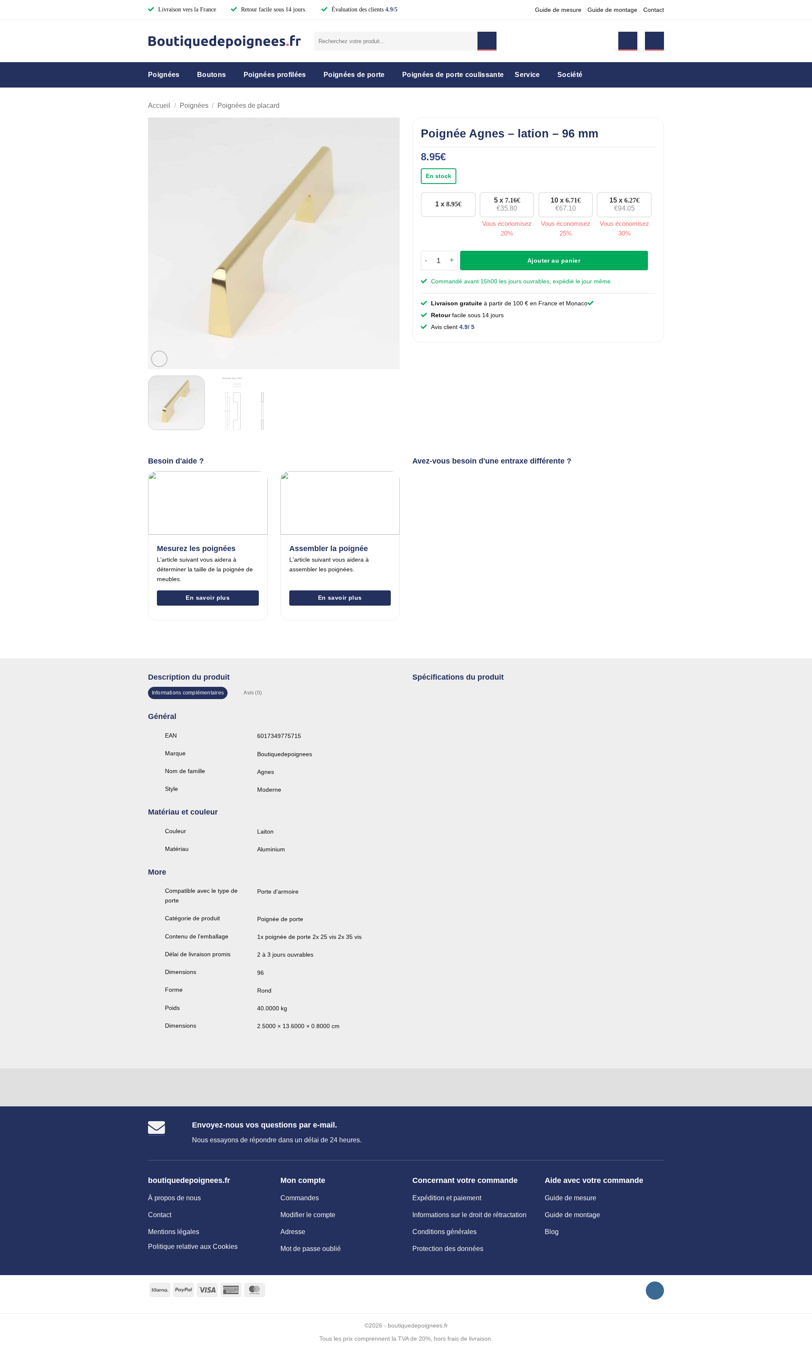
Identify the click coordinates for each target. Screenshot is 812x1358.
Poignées (164, 74)
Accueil (159, 105)
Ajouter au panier (553, 260)
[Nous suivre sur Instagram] (655, 1290)
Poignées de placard (248, 105)
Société (569, 74)
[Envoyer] (487, 41)
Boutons (211, 74)
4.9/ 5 (467, 327)
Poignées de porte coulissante (453, 74)
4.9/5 (391, 9)
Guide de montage (612, 9)
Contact (653, 9)
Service (527, 74)
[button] (627, 41)
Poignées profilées (275, 74)
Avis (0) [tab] (253, 692)
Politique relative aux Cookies (193, 1246)
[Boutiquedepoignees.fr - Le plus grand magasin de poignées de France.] (225, 41)
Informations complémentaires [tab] (188, 692)
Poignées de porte (354, 74)
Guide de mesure (558, 9)
